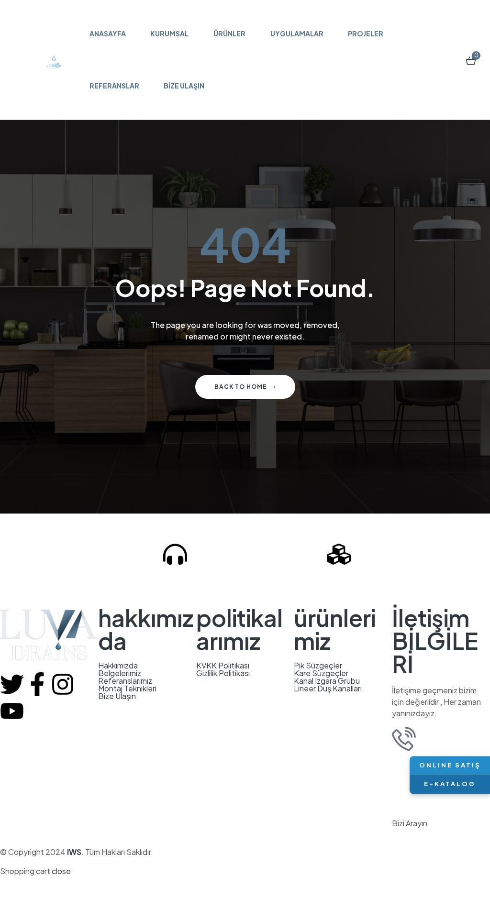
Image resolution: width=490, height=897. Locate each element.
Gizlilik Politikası (223, 673)
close (61, 871)
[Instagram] (63, 684)
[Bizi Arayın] (175, 554)
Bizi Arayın (209, 582)
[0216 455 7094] (404, 739)
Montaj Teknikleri (127, 688)
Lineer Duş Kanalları (328, 688)
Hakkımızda (118, 665)
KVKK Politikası (222, 665)
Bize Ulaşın (117, 696)
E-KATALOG (450, 784)
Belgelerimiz (119, 673)
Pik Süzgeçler (318, 665)
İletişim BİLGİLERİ (435, 640)
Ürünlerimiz (378, 582)
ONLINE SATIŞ (449, 765)
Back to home (240, 386)
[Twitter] (12, 684)
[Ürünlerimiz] (339, 554)
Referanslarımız (125, 681)
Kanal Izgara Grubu (327, 681)
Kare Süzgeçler (321, 673)
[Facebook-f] (37, 684)
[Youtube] (12, 711)
